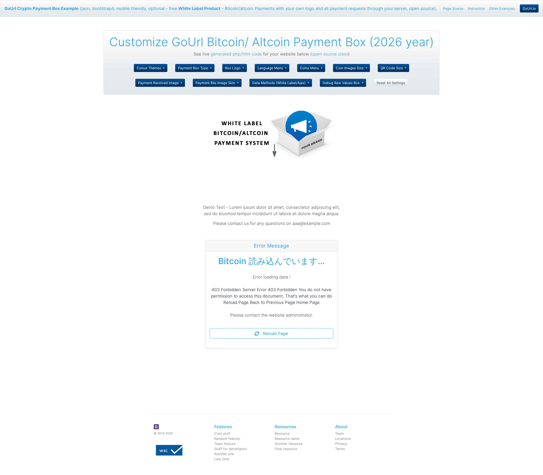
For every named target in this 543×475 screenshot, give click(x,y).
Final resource (286, 449)
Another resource (288, 444)
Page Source (453, 8)
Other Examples (502, 8)
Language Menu (271, 68)
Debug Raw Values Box (342, 83)
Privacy (341, 444)
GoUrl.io (529, 8)
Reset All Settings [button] (391, 83)
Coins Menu (310, 68)
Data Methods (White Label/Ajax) (279, 83)
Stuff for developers (230, 449)
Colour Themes (149, 68)
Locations (343, 438)
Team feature (224, 444)
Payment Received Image (159, 83)
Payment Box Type (193, 68)
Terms (340, 449)
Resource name (287, 438)
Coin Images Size (350, 68)
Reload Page (273, 333)
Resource (282, 433)
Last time (221, 459)
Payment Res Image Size (216, 83)
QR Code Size (392, 68)
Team (339, 433)
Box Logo (233, 68)
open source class (330, 54)
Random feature (227, 438)
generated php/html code (236, 54)
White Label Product (199, 8)
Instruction (476, 8)
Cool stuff (222, 433)
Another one (224, 454)
